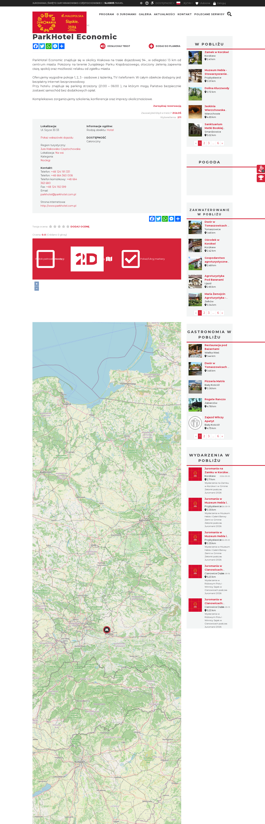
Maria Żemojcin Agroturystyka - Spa (215, 297)
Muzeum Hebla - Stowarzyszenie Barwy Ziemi (216, 74)
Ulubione (204, 3)
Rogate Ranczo (215, 399)
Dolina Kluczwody (217, 88)
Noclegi (45, 160)
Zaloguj (221, 3)
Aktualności (164, 14)
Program (106, 14)
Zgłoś (176, 112)
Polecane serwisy (209, 14)
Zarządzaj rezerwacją (167, 105)
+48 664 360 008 (62, 175)
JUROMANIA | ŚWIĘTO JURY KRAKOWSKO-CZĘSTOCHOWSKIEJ (67, 3)
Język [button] (187, 3)
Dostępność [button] (164, 3)
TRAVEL (113, 3)
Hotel (110, 130)
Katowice (210, 181)
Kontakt (185, 14)
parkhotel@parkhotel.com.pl (58, 194)
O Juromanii (126, 14)
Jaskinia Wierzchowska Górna (215, 110)
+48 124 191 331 (60, 171)
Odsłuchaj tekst (118, 46)
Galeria (145, 14)
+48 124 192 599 (56, 186)
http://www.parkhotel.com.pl (58, 205)
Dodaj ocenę (79, 226)
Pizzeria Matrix (215, 381)
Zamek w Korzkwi (217, 52)
